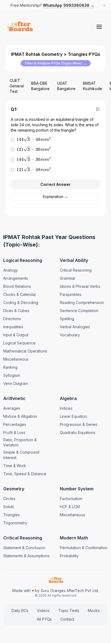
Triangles (11, 514)
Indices (66, 408)
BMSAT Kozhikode (92, 86)
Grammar (67, 278)
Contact (67, 619)
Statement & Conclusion (24, 547)
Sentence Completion (79, 310)
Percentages (14, 424)
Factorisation (71, 498)
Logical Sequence (19, 343)
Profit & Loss (14, 432)
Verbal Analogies (75, 326)
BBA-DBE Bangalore (40, 86)
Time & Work (14, 465)
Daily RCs (20, 610)
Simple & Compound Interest (21, 455)
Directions (12, 318)
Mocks (94, 610)
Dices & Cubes (16, 310)
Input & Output (15, 335)
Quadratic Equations (77, 432)
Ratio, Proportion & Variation (20, 442)
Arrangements (15, 278)
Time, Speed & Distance (24, 473)
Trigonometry (15, 523)
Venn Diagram (15, 383)
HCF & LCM (70, 506)
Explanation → (55, 196)
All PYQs (44, 619)
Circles (9, 498)
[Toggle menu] (99, 26)
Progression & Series (78, 424)
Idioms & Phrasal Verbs (80, 286)
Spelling (67, 318)
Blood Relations (17, 286)
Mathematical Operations (25, 351)
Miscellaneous (16, 359)
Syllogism (11, 375)
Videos (43, 610)
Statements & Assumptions (26, 555)
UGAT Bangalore (66, 86)
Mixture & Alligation (20, 416)
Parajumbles (70, 294)
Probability (69, 555)
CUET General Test (17, 86)
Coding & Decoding (20, 302)
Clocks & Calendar (19, 294)
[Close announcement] (104, 5)
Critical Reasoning (76, 270)
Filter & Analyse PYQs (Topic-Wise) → (55, 63)
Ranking (10, 367)
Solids (8, 506)
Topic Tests (68, 610)
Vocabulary (70, 335)
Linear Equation (73, 416)
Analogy (10, 270)
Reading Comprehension (82, 302)
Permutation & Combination (83, 547)
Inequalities (13, 326)
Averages (11, 408)
